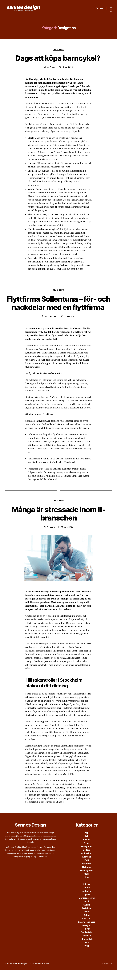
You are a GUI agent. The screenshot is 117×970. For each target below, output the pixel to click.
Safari (87, 915)
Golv (86, 874)
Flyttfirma (86, 863)
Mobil (86, 901)
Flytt (86, 860)
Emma (52, 67)
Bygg (86, 843)
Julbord (86, 884)
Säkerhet (86, 918)
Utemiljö (86, 935)
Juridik (86, 887)
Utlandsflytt (87, 939)
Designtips (58, 49)
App (87, 833)
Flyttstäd (86, 867)
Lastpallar (87, 891)
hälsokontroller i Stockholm (62, 732)
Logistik (86, 894)
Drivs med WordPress (39, 963)
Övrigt (86, 905)
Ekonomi (86, 857)
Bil (86, 836)
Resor (87, 911)
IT (87, 881)
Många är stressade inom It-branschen (58, 513)
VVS (86, 942)
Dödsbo (86, 850)
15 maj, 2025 (67, 67)
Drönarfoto (86, 853)
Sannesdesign (19, 963)
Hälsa (86, 877)
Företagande (86, 870)
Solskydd (86, 925)
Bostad (86, 839)
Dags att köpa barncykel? (58, 58)
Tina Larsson (52, 316)
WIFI (86, 946)
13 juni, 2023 (69, 316)
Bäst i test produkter (49, 258)
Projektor (86, 908)
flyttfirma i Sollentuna (52, 379)
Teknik (86, 929)
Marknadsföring (86, 898)
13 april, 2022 (67, 527)
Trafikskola (86, 932)
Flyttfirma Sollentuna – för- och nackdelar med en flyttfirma (58, 303)
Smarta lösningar (86, 922)
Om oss (99, 8)
